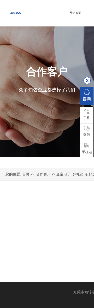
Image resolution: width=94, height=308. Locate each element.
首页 (26, 174)
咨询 (87, 99)
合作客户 (43, 174)
